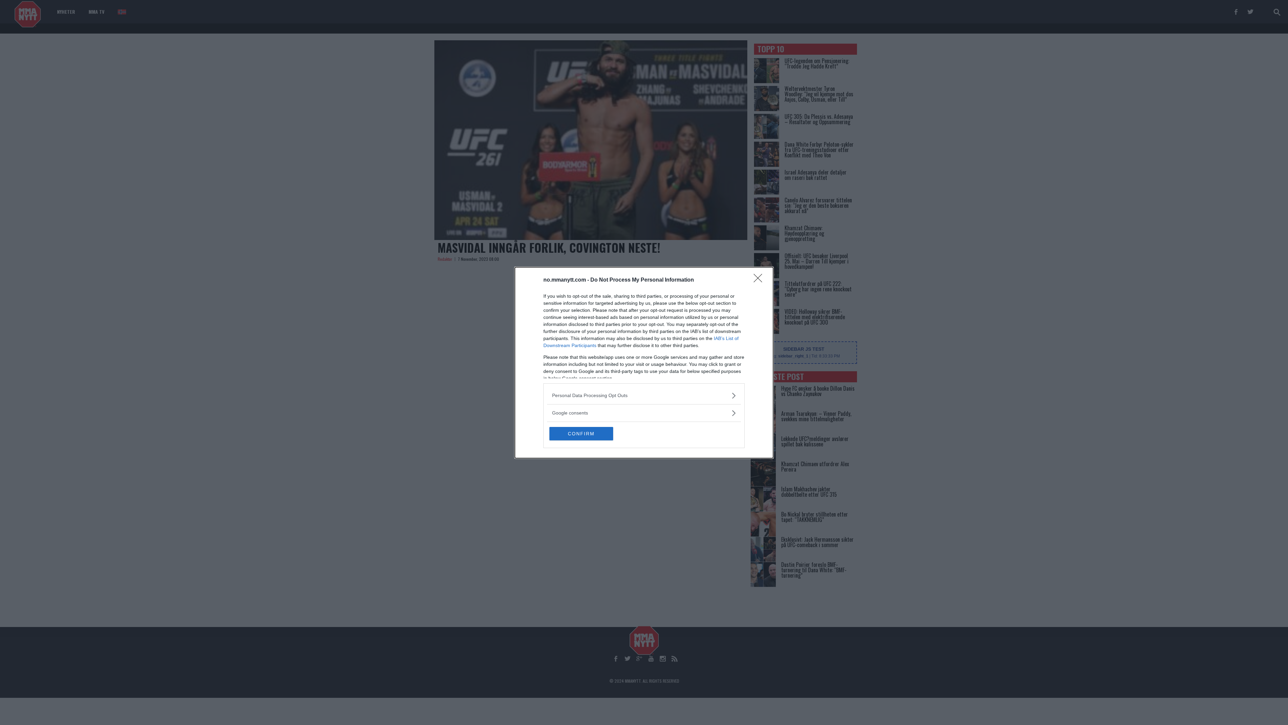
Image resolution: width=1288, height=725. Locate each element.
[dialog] (644, 362)
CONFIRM (581, 433)
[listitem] (644, 395)
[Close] (760, 280)
